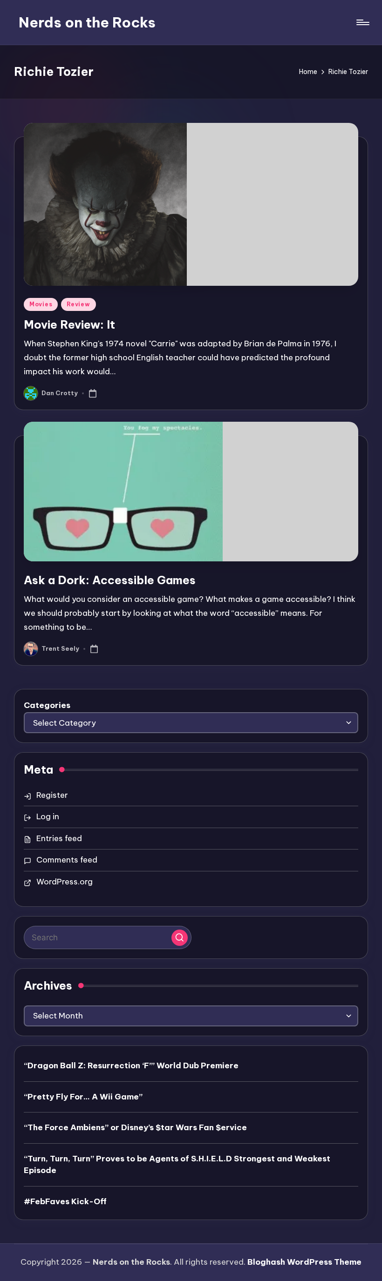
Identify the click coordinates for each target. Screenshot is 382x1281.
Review (78, 304)
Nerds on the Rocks (87, 22)
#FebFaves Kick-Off (65, 1201)
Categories (47, 705)
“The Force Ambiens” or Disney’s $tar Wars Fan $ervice (135, 1127)
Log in (47, 816)
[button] (179, 938)
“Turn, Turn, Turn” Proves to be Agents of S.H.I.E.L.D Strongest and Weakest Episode (177, 1164)
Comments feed (66, 860)
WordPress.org (64, 881)
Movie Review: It (69, 324)
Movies (40, 304)
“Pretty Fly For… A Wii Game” (83, 1097)
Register (52, 795)
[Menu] (362, 22)
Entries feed (59, 838)
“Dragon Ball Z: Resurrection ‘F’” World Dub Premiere (131, 1065)
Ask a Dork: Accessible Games (110, 580)
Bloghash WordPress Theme (304, 1262)
